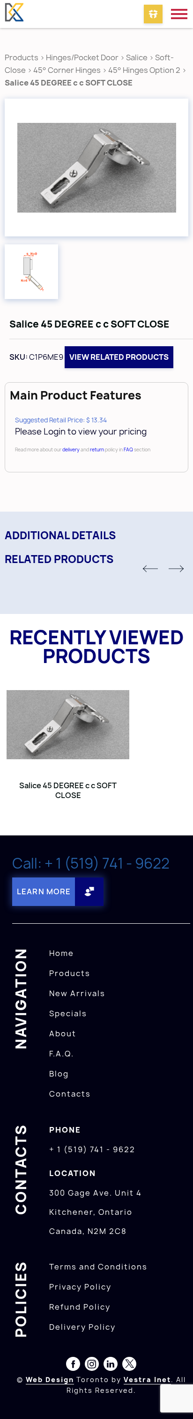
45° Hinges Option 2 (144, 70)
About (62, 1033)
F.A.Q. (61, 1053)
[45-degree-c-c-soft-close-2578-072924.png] (31, 271)
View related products (119, 357)
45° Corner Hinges (67, 70)
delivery (71, 449)
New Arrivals (77, 993)
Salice (137, 57)
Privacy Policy (80, 1287)
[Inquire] (153, 14)
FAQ (128, 449)
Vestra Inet (147, 1379)
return (97, 449)
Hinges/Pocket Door (82, 57)
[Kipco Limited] (14, 14)
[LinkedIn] (111, 1366)
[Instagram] (92, 1366)
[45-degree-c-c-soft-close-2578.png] (96, 167)
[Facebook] (73, 1366)
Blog (59, 1074)
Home (61, 953)
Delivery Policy (82, 1327)
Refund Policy (80, 1307)
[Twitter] (129, 1366)
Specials (68, 1013)
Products (21, 57)
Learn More (44, 891)
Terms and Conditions (98, 1267)
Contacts (70, 1094)
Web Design (50, 1379)
